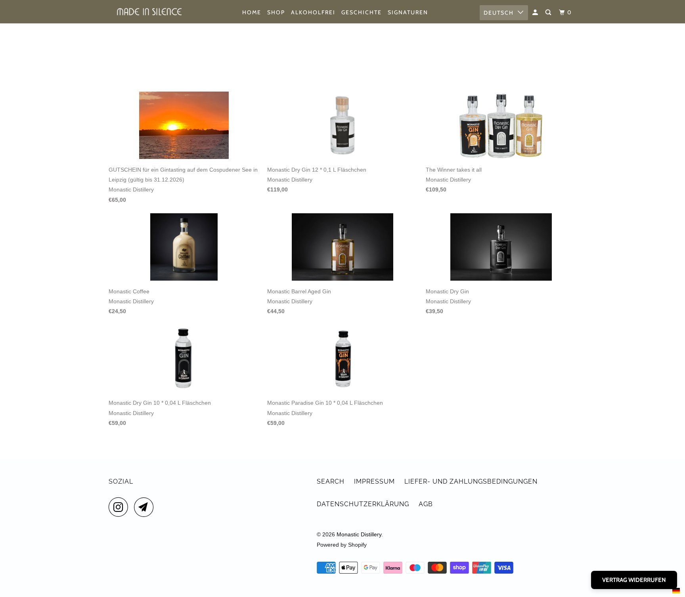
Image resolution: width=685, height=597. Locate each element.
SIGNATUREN (408, 12)
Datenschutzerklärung (363, 504)
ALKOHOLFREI (313, 12)
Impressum (374, 481)
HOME (251, 12)
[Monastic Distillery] (149, 12)
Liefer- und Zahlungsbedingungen (471, 481)
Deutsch (499, 12)
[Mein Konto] (536, 12)
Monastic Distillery (359, 534)
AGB (426, 504)
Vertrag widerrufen (634, 580)
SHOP (276, 12)
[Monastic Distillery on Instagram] (120, 507)
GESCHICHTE (361, 12)
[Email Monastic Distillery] (146, 507)
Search (330, 481)
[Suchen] (549, 12)
